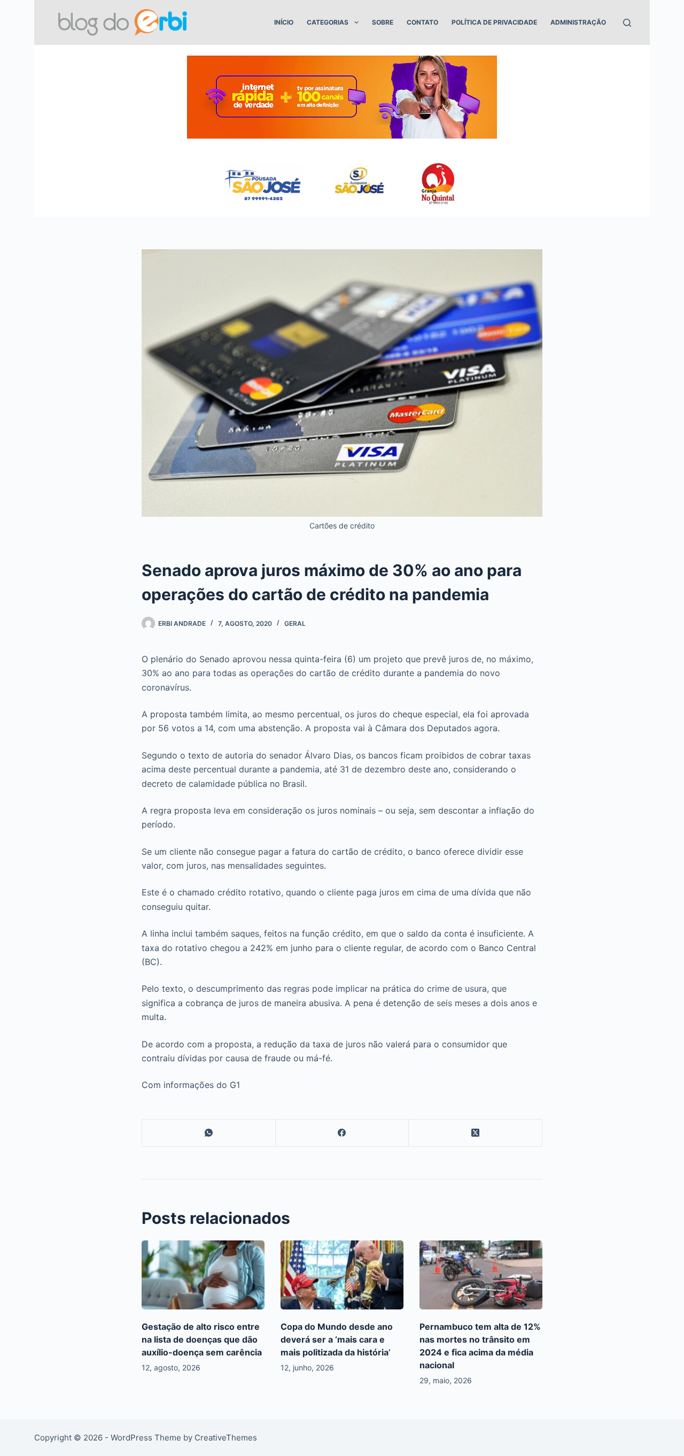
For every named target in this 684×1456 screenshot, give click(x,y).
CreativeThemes (226, 1437)
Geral (295, 623)
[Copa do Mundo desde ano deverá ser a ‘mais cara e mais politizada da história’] (342, 1274)
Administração (578, 22)
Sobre (382, 22)
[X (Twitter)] (475, 1133)
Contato (422, 22)
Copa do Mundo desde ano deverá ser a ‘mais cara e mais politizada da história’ (337, 1339)
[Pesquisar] (627, 23)
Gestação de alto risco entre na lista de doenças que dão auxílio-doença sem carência (202, 1339)
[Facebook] (342, 1133)
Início (283, 22)
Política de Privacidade (494, 22)
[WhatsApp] (209, 1133)
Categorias (327, 22)
